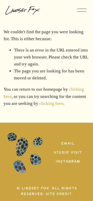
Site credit (58, 194)
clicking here (51, 103)
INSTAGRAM (68, 162)
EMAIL (67, 144)
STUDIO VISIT (67, 153)
